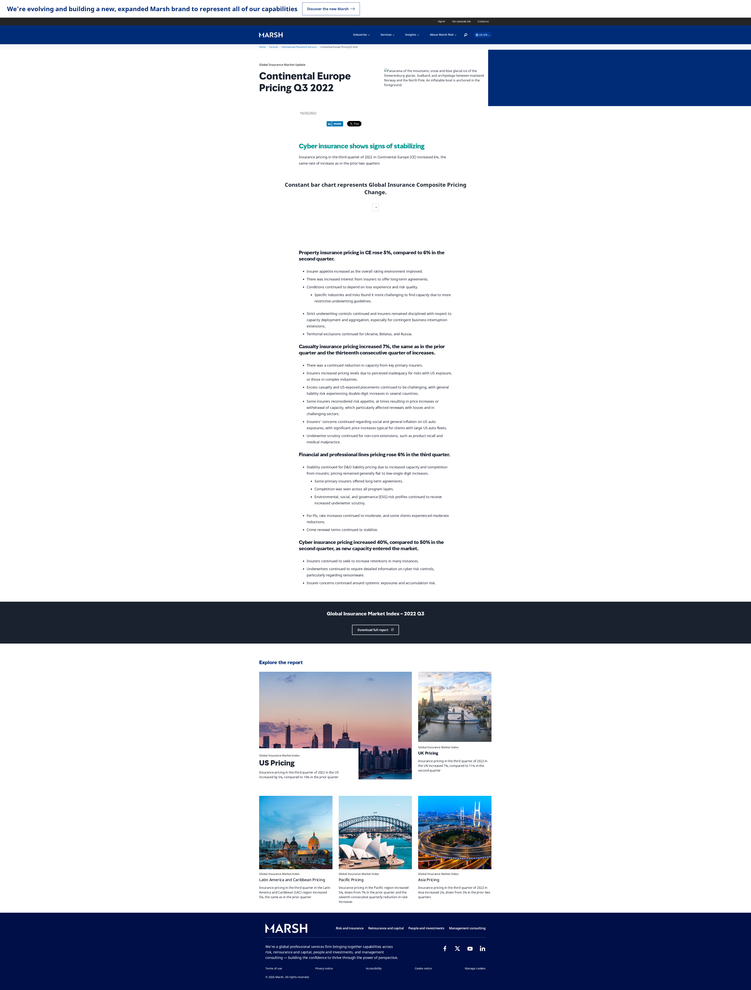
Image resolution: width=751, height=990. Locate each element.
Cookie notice (423, 968)
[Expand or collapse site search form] (466, 35)
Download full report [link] (373, 630)
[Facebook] (445, 948)
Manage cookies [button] (475, 968)
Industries (360, 34)
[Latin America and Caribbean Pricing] (295, 832)
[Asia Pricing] (454, 832)
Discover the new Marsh (328, 8)
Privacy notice (324, 968)
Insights (410, 34)
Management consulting (467, 928)
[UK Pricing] (454, 708)
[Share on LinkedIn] (336, 123)
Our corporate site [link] (461, 21)
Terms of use (273, 968)
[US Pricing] (335, 725)
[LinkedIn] (482, 948)
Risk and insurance (350, 928)
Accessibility (374, 968)
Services (386, 34)
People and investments (426, 928)
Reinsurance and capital (386, 928)
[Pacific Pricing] (375, 832)
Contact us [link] (483, 21)
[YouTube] (470, 948)
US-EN (483, 35)
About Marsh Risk (442, 34)
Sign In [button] (441, 21)
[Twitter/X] (457, 948)
